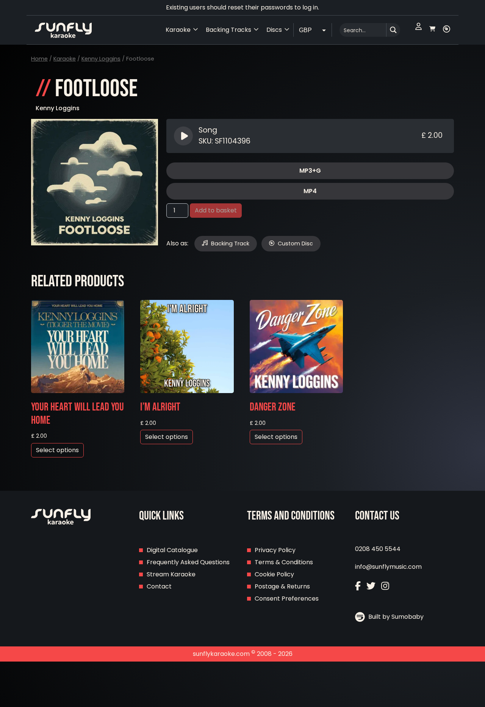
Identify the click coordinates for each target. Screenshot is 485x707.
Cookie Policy (274, 574)
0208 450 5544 (378, 549)
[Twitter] (370, 587)
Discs (274, 29)
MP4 (310, 191)
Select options (57, 450)
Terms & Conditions (284, 562)
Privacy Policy (275, 550)
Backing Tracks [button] (228, 29)
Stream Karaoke (171, 574)
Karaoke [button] (178, 29)
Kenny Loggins (100, 58)
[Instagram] (385, 587)
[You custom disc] (446, 29)
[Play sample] (184, 136)
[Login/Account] (418, 29)
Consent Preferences (287, 598)
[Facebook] (358, 587)
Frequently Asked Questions (188, 562)
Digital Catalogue (172, 550)
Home (39, 58)
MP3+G (310, 170)
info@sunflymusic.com (388, 566)
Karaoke (64, 58)
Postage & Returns (282, 586)
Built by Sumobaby (395, 616)
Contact (159, 586)
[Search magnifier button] (393, 30)
